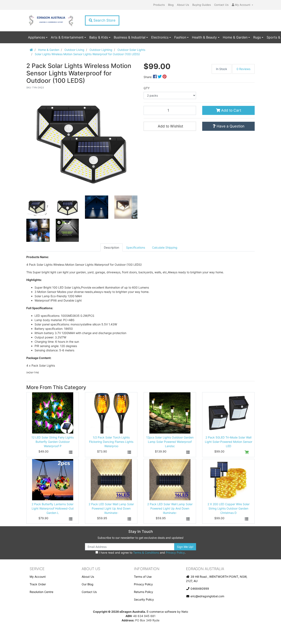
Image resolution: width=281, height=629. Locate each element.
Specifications (135, 247)
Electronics (159, 37)
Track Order (38, 584)
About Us (183, 4)
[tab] (111, 247)
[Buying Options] (71, 452)
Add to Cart (230, 110)
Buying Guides (201, 4)
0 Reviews (243, 69)
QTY (147, 88)
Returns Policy (143, 592)
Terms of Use (143, 576)
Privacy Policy (175, 552)
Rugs (257, 37)
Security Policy (144, 599)
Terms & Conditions (146, 552)
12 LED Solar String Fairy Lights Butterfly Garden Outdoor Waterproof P (52, 442)
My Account (38, 576)
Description (111, 247)
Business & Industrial (129, 37)
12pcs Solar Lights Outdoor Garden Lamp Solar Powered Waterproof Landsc (170, 442)
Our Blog (87, 584)
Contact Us (221, 4)
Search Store (103, 20)
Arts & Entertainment (67, 37)
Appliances (36, 37)
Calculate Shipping (164, 247)
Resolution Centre (41, 592)
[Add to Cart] (247, 452)
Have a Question (230, 126)
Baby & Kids (98, 37)
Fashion (180, 37)
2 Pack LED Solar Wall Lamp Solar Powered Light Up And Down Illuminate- (111, 508)
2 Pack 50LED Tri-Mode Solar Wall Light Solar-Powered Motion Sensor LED (228, 442)
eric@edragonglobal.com (207, 596)
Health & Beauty (204, 37)
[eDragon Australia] (50, 20)
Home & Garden (235, 37)
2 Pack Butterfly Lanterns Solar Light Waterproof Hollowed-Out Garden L (53, 508)
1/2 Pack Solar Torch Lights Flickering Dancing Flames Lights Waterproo (111, 442)
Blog (171, 4)
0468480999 (199, 588)
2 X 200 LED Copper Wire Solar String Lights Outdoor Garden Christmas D (229, 508)
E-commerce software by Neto (167, 611)
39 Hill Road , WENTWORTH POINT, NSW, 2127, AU (216, 579)
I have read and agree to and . (142, 552)
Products (159, 4)
